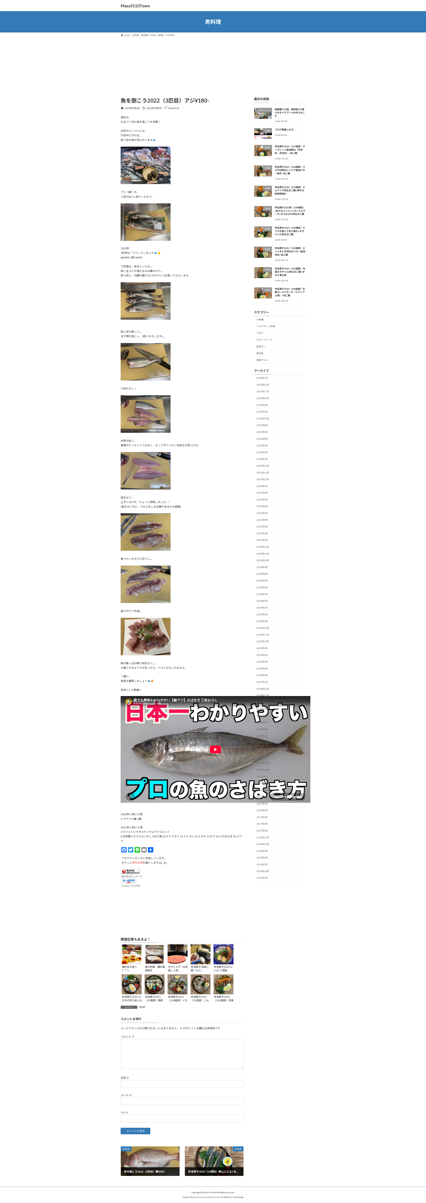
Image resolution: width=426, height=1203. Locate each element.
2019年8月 (262, 655)
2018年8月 (262, 715)
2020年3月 (262, 607)
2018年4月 (262, 729)
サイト (125, 1112)
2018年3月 (262, 736)
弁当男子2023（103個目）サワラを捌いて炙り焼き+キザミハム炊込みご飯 (290, 231)
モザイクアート (264, 339)
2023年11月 (262, 391)
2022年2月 (262, 452)
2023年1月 (262, 411)
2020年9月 (262, 567)
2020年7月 (262, 580)
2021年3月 (262, 526)
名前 (125, 1077)
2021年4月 (262, 519)
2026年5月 (262, 377)
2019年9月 (262, 648)
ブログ (259, 333)
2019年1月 (262, 682)
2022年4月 (262, 438)
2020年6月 (262, 587)
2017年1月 (262, 830)
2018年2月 (262, 742)
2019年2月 (262, 675)
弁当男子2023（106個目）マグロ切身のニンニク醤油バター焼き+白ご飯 (290, 170)
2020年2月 (262, 614)
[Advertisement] (213, 62)
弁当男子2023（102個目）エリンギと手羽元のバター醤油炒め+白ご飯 (290, 251)
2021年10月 (262, 479)
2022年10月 (262, 418)
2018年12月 (262, 688)
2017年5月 (262, 803)
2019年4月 (262, 668)
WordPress (198, 1197)
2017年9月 (262, 776)
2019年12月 (262, 627)
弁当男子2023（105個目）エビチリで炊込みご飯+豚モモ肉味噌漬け (290, 190)
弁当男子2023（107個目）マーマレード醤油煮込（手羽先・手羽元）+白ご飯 (290, 149)
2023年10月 (262, 398)
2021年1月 (262, 540)
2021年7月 (262, 499)
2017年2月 (262, 824)
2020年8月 (262, 574)
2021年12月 (262, 465)
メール (126, 1095)
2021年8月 (262, 492)
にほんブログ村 (130, 885)
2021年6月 (262, 506)
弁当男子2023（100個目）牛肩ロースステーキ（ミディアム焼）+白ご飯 (290, 292)
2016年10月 (262, 844)
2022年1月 (262, 459)
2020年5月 (262, 594)
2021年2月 (262, 533)
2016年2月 (262, 857)
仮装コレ (261, 346)
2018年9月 (262, 709)
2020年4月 (262, 601)
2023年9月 (262, 405)
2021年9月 (262, 486)
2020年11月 (262, 553)
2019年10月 (262, 641)
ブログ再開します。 (285, 129)
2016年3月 (262, 850)
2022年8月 (262, 425)
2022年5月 (262, 432)
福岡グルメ (262, 360)
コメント (127, 1036)
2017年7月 (262, 790)
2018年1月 (262, 749)
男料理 (142, 1007)
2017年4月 (262, 810)
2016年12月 (262, 837)
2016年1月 (262, 864)
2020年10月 (262, 560)
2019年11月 (262, 634)
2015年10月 (262, 871)
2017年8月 (262, 783)
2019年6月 (262, 661)
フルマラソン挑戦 (265, 326)
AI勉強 (260, 319)
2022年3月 (262, 445)
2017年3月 (262, 817)
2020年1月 (262, 621)
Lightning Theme (213, 1197)
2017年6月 (262, 796)
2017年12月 (262, 756)
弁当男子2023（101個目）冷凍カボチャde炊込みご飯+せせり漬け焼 (290, 271)
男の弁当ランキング (131, 876)
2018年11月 (262, 695)
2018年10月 (262, 702)
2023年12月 (262, 384)
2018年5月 (262, 722)
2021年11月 (262, 472)
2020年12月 (262, 546)
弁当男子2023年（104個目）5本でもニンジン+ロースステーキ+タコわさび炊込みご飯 (290, 210)
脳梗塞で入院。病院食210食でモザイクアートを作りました (290, 112)
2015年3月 (262, 877)
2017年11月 (262, 763)
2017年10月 (262, 769)
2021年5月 (262, 513)
